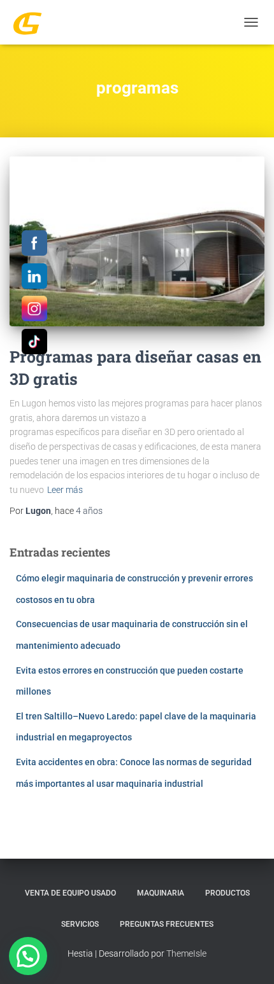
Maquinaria (160, 893)
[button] (28, 956)
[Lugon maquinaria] (32, 22)
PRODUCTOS (227, 893)
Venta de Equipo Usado (70, 893)
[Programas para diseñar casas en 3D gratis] (137, 241)
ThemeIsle (186, 953)
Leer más (65, 490)
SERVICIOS (80, 924)
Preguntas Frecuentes (166, 924)
